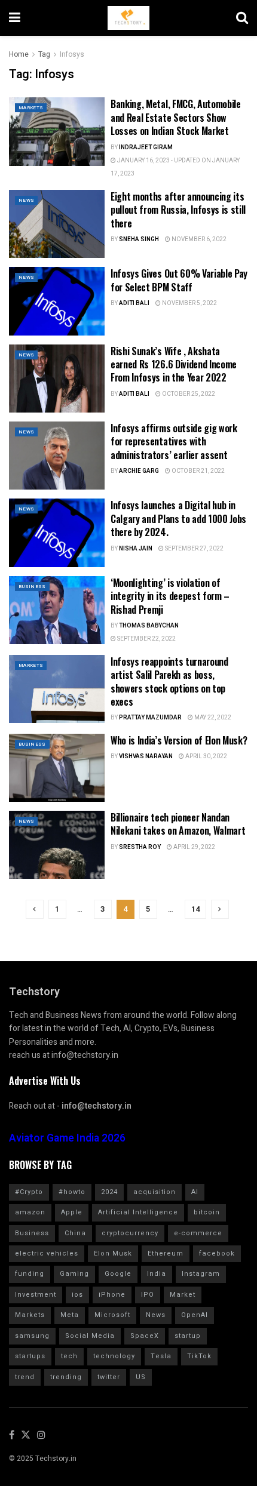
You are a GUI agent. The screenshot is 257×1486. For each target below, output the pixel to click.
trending (66, 1377)
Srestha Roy (140, 847)
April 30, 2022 (205, 756)
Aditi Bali (134, 303)
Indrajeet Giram (146, 147)
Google (118, 1274)
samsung (32, 1336)
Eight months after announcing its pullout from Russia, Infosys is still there (178, 209)
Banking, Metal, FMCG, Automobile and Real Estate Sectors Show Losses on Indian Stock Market (176, 117)
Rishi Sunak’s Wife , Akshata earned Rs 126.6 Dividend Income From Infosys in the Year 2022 (174, 364)
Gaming (74, 1274)
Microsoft (112, 1315)
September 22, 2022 (146, 639)
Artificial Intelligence (138, 1212)
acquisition (154, 1192)
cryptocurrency (130, 1233)
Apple (71, 1212)
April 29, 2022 (193, 847)
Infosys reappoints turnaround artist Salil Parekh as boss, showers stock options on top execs (169, 681)
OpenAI (194, 1315)
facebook (217, 1253)
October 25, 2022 (188, 394)
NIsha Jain (135, 548)
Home (19, 54)
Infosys (72, 54)
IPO (147, 1295)
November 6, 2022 (198, 239)
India (156, 1274)
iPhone (112, 1295)
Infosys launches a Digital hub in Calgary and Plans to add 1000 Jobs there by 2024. (178, 518)
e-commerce (198, 1233)
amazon (30, 1212)
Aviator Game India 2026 (67, 1138)
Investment (35, 1295)
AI (194, 1192)
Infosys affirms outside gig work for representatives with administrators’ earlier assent (174, 441)
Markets (31, 107)
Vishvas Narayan (146, 756)
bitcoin (207, 1212)
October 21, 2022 (197, 471)
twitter (108, 1377)
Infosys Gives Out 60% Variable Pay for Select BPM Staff (179, 280)
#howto (72, 1192)
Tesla (161, 1356)
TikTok (199, 1356)
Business (32, 586)
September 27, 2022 (194, 548)
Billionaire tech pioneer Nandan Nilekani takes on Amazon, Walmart (178, 824)
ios (77, 1295)
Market (182, 1295)
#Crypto (29, 1192)
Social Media (90, 1336)
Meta (69, 1315)
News (26, 200)
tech (69, 1356)
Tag (44, 54)
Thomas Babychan (149, 626)
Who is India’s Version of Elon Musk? (179, 740)
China (75, 1233)
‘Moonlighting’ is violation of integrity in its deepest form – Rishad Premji (170, 596)
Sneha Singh (139, 239)
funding (29, 1274)
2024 (109, 1192)
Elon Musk (113, 1253)
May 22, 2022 (212, 717)
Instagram (201, 1274)
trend (25, 1377)
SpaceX (144, 1336)
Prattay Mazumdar (150, 717)
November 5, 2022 (189, 303)
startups (30, 1356)
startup (188, 1336)
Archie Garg (139, 471)
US (141, 1377)
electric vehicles (46, 1253)
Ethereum (165, 1253)
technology (114, 1356)
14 (195, 909)
